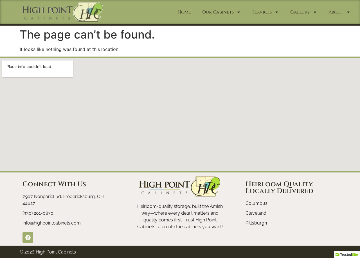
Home (184, 12)
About (335, 12)
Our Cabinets (218, 12)
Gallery (300, 12)
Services (262, 12)
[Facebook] (27, 237)
